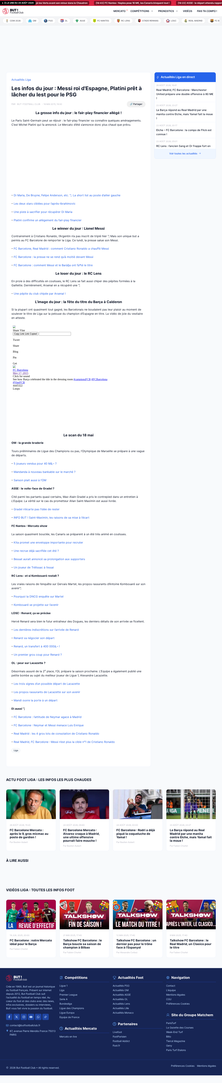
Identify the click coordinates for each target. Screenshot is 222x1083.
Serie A (63, 999)
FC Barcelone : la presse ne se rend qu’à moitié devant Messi (53, 257)
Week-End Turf (174, 1032)
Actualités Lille (121, 1008)
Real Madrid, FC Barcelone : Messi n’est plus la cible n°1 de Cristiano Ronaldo (64, 742)
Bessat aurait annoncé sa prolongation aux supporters (49, 559)
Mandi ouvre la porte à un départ (35, 700)
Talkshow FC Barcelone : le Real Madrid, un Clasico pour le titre (190, 944)
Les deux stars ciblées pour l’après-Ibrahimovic (44, 203)
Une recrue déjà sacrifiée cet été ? (36, 550)
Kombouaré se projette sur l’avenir (36, 604)
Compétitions (139, 11)
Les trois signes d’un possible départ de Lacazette (47, 683)
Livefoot (117, 1032)
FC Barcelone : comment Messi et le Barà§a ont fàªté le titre (53, 265)
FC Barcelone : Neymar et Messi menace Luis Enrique (49, 725)
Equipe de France (69, 1017)
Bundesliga (65, 1003)
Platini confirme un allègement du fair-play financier (48, 220)
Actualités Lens (121, 1003)
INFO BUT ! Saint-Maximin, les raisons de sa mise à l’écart (51, 517)
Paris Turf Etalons (176, 1050)
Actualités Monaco (123, 1012)
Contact (170, 985)
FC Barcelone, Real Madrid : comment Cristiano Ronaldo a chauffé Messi (61, 248)
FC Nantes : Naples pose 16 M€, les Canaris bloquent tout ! (118, 3)
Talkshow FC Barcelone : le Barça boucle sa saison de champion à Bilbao (82, 944)
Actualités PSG (121, 985)
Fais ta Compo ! (207, 11)
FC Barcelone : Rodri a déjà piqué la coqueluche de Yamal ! (135, 833)
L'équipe (171, 990)
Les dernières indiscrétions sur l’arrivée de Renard (46, 629)
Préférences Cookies (178, 1003)
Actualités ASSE (122, 994)
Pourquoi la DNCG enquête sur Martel (38, 596)
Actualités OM (121, 990)
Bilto (168, 1036)
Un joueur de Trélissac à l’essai (34, 567)
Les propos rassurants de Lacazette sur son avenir (47, 692)
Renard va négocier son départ (34, 638)
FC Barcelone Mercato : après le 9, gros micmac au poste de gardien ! (29, 833)
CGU (168, 999)
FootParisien (119, 1036)
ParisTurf (171, 1023)
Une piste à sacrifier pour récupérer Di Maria (43, 212)
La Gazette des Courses (179, 1027)
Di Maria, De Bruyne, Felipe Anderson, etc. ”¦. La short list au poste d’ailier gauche (67, 195)
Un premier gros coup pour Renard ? (38, 654)
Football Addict (121, 1041)
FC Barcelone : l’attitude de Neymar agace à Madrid (48, 717)
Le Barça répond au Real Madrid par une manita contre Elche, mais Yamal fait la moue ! (184, 114)
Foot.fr (116, 1045)
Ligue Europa (66, 1012)
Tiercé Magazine (175, 1041)
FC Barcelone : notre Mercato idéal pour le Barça (31, 942)
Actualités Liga (21, 79)
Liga (16, 750)
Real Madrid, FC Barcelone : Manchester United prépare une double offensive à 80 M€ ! (184, 94)
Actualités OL (120, 999)
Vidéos (187, 11)
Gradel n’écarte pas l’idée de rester (36, 509)
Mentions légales (175, 994)
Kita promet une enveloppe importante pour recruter (48, 542)
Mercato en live (68, 1036)
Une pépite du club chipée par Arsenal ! (40, 293)
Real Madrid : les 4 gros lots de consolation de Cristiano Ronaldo (56, 733)
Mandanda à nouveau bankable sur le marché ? (44, 472)
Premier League (68, 994)
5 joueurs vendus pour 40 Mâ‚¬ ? (35, 463)
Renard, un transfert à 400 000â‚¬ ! (37, 646)
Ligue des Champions (71, 1008)
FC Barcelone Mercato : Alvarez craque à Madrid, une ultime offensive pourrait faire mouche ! (81, 835)
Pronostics (166, 11)
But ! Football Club (28, 104)
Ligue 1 (63, 985)
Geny (169, 1045)
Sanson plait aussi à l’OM (30, 480)
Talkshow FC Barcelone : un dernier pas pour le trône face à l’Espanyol (136, 944)
